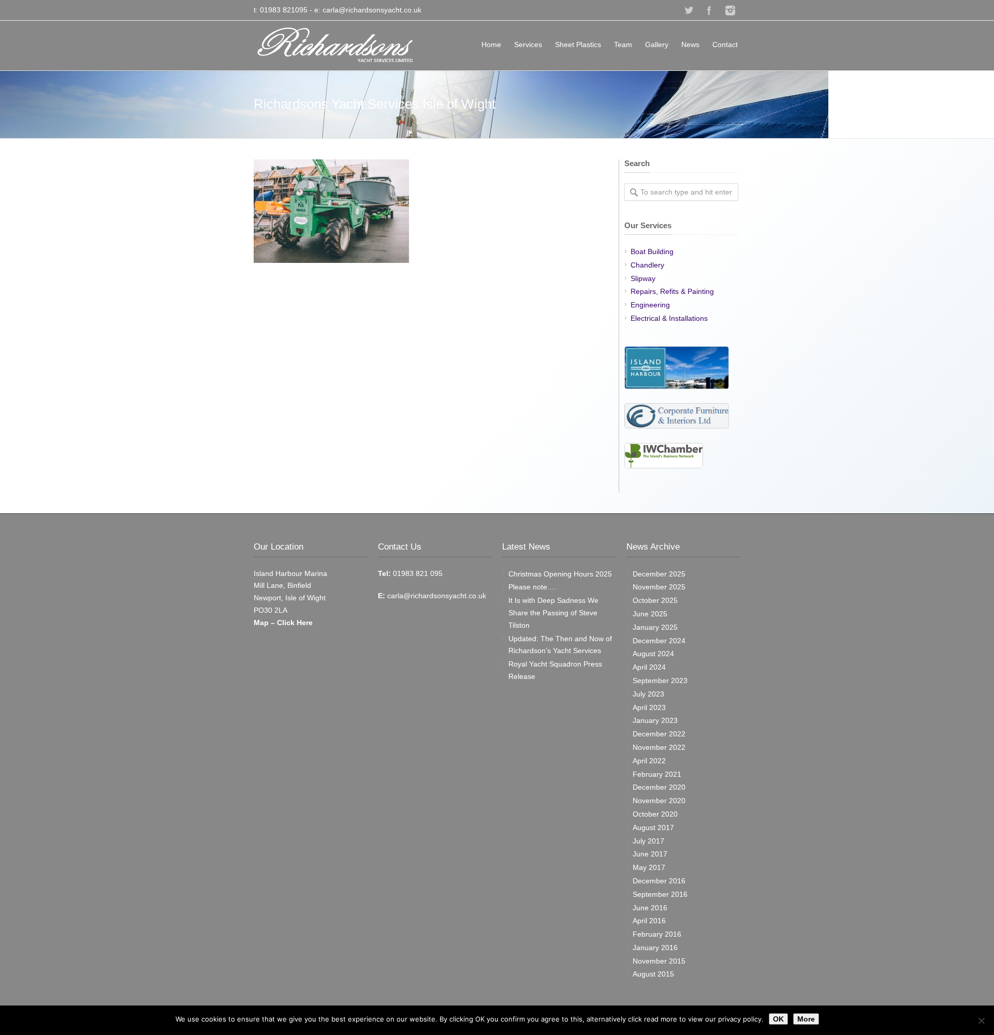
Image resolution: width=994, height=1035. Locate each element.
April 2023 (649, 707)
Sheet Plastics (578, 44)
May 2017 (649, 867)
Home (491, 44)
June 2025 (650, 614)
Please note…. (532, 587)
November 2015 (659, 961)
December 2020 (659, 787)
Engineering (650, 305)
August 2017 (653, 827)
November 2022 (659, 747)
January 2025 (655, 627)
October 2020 (655, 814)
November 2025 (659, 587)
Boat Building (652, 251)
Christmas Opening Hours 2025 (560, 574)
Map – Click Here (283, 622)
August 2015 (653, 974)
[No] (981, 1020)
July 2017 (648, 841)
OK (778, 1019)
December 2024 (659, 641)
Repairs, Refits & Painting (672, 291)
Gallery (656, 44)
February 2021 (657, 774)
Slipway (643, 278)
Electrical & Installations (669, 318)
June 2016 (650, 908)
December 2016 (659, 881)
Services (528, 44)
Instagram (730, 10)
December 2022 (659, 734)
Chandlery (647, 265)
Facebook (709, 10)
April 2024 (649, 667)
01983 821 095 (417, 573)
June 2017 (650, 854)
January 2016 (655, 947)
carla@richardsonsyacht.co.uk (372, 10)
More (806, 1019)
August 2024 (653, 653)
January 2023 (655, 720)
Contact (725, 44)
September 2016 (660, 894)
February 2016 (657, 934)
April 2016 (649, 920)
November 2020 (659, 800)
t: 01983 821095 (281, 10)
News (690, 44)
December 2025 (659, 574)
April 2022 (649, 761)
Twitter (688, 10)
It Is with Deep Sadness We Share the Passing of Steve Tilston (553, 612)
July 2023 (648, 694)
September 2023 (660, 680)
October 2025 (655, 600)
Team (623, 44)
